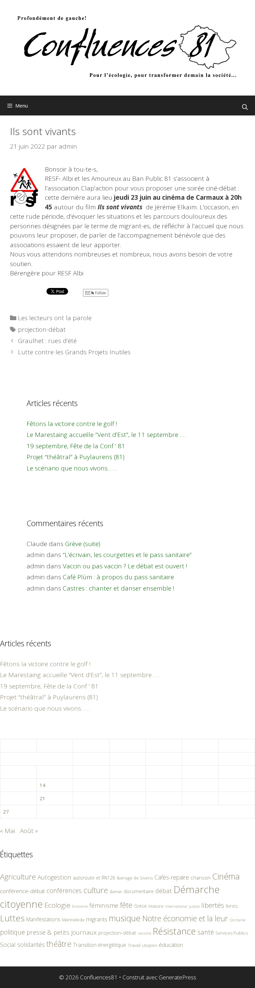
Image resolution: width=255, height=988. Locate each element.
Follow (100, 293)
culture (95, 889)
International (176, 906)
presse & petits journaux (62, 932)
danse (116, 891)
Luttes (12, 918)
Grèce (140, 906)
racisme (144, 933)
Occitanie (237, 919)
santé (206, 932)
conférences (64, 890)
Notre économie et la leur (185, 918)
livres (232, 905)
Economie (80, 906)
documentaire (139, 891)
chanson (201, 877)
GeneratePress (177, 977)
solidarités (31, 945)
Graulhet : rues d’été (47, 340)
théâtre (58, 944)
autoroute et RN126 (94, 878)
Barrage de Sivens (135, 878)
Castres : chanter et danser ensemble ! (118, 588)
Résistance (174, 931)
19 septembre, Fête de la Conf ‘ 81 (76, 446)
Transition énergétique (99, 945)
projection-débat (42, 329)
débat (163, 890)
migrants (96, 919)
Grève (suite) (82, 543)
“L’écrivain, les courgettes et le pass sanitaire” (127, 554)
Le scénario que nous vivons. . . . (72, 468)
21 (42, 798)
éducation (171, 945)
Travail (134, 945)
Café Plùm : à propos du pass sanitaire (118, 577)
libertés (212, 905)
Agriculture (18, 877)
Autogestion (54, 877)
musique (125, 918)
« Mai (7, 830)
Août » (29, 830)
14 (42, 785)
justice (194, 906)
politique (12, 932)
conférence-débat (22, 891)
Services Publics (231, 933)
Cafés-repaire (171, 877)
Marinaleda (73, 920)
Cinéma (226, 876)
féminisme (103, 905)
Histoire (156, 906)
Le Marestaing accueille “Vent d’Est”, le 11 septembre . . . (106, 434)
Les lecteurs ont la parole (55, 318)
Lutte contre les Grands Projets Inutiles (74, 352)
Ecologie (57, 905)
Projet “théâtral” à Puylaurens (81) (76, 457)
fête (126, 905)
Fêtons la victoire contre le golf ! (72, 423)
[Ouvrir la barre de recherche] (244, 107)
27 (6, 811)
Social (8, 945)
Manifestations (43, 919)
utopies (149, 945)
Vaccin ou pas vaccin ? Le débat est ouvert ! (125, 566)
